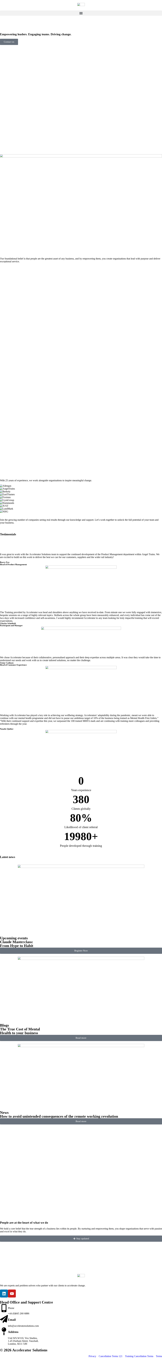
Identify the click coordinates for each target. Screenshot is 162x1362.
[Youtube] (12, 1293)
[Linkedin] (4, 1293)
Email (12, 1319)
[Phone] (4, 1308)
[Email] (4, 1319)
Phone (11, 1308)
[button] (81, 13)
